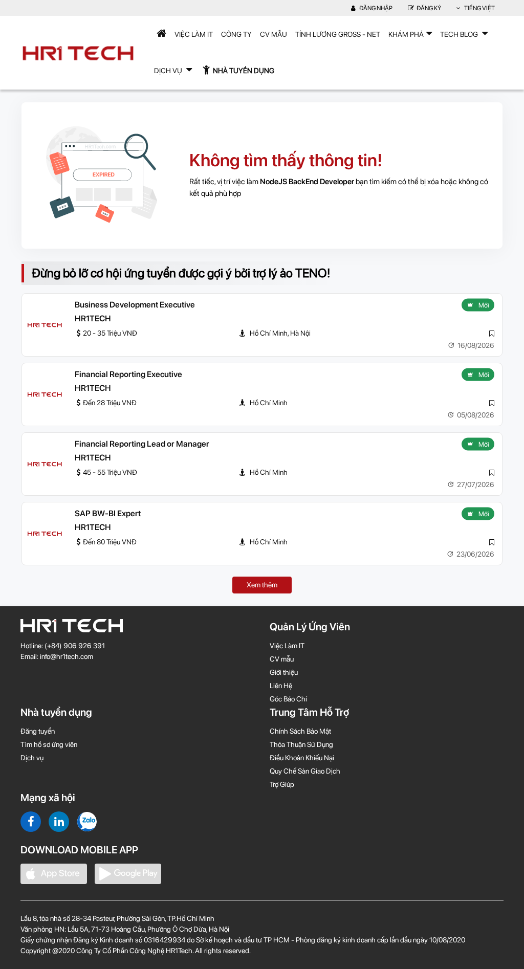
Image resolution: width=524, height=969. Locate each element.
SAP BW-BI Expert (108, 513)
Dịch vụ (31, 758)
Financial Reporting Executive (128, 374)
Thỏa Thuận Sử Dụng (301, 744)
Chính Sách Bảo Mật (300, 731)
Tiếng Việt (479, 8)
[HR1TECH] (44, 324)
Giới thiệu (284, 672)
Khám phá (406, 34)
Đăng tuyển (37, 731)
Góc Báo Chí (288, 699)
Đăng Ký (429, 8)
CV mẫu (273, 34)
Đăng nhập (375, 8)
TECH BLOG (459, 34)
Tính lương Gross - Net (337, 34)
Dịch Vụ (169, 71)
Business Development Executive (135, 305)
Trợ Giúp (282, 784)
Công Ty (236, 34)
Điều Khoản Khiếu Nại (302, 758)
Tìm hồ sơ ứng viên (48, 744)
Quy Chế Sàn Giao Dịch (305, 771)
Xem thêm (262, 585)
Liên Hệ (281, 685)
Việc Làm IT (193, 34)
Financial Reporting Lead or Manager (142, 444)
